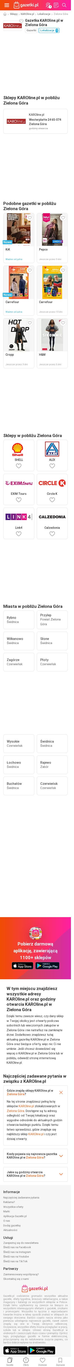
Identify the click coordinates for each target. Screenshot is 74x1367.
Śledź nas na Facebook (17, 1247)
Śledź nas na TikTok (15, 1261)
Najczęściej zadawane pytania (21, 1197)
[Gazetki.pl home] (27, 5)
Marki (6, 1211)
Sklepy (13, 14)
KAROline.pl (27, 14)
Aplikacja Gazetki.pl (15, 1216)
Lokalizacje (43, 14)
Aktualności (10, 1230)
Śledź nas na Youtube (16, 1256)
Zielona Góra (15, 1094)
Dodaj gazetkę (12, 1225)
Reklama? (9, 1202)
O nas (6, 1220)
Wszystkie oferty (13, 1206)
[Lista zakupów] (56, 5)
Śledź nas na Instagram (17, 1252)
